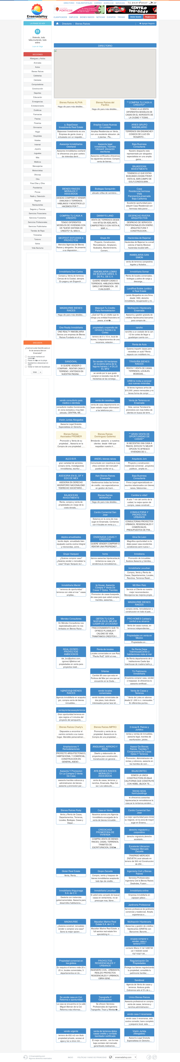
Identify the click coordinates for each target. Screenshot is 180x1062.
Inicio (70, 1057)
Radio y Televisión (37, 196)
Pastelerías (37, 187)
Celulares (37, 80)
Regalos (37, 200)
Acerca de (109, 3)
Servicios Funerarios (37, 217)
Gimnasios (37, 127)
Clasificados (60, 17)
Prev (109, 9)
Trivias (121, 17)
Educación (37, 97)
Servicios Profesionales (37, 222)
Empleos (73, 17)
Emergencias (37, 101)
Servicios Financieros (37, 213)
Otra (37, 179)
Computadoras (37, 84)
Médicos (37, 161)
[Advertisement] (37, 295)
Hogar (37, 131)
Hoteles (37, 140)
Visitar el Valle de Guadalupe (39, 366)
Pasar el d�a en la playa (37, 360)
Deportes (37, 93)
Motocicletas (37, 170)
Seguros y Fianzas (37, 209)
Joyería (38, 148)
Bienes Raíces (87, 17)
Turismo (37, 239)
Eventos (111, 17)
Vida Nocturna (37, 248)
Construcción (37, 88)
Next (154, 9)
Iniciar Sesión (135, 16)
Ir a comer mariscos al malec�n (36, 357)
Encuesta (37, 342)
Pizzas (37, 192)
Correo (98, 3)
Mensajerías (38, 166)
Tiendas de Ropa (37, 230)
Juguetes (37, 153)
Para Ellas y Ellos (37, 183)
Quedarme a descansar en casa (38, 364)
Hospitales (37, 136)
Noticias (100, 17)
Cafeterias (37, 75)
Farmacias (37, 114)
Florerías (37, 123)
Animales (37, 62)
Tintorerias (37, 235)
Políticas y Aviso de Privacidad (92, 1057)
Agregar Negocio (148, 23)
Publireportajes (84, 3)
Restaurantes (37, 204)
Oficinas (37, 174)
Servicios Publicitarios (38, 226)
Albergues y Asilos (37, 58)
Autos (37, 67)
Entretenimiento (37, 105)
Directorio (69, 3)
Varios (37, 243)
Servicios (120, 3)
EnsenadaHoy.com (38, 1056)
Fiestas (38, 118)
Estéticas (37, 110)
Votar (35, 372)
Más (37, 157)
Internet (37, 144)
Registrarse (150, 16)
